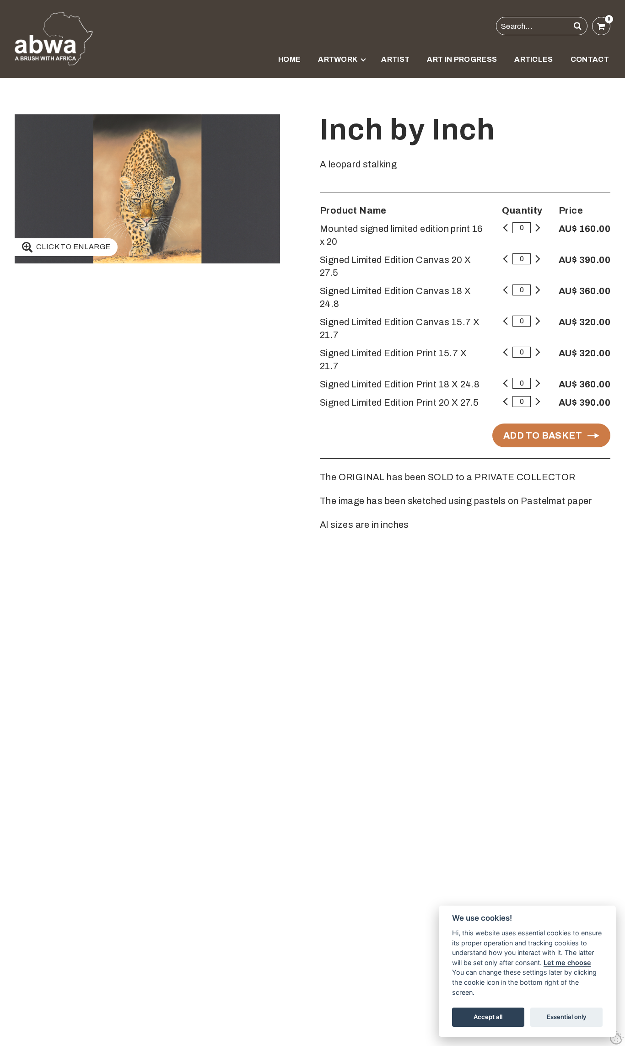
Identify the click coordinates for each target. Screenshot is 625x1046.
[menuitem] (289, 65)
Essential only (567, 1016)
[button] (577, 26)
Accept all (488, 1016)
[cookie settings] (617, 1038)
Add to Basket (542, 435)
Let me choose (567, 962)
